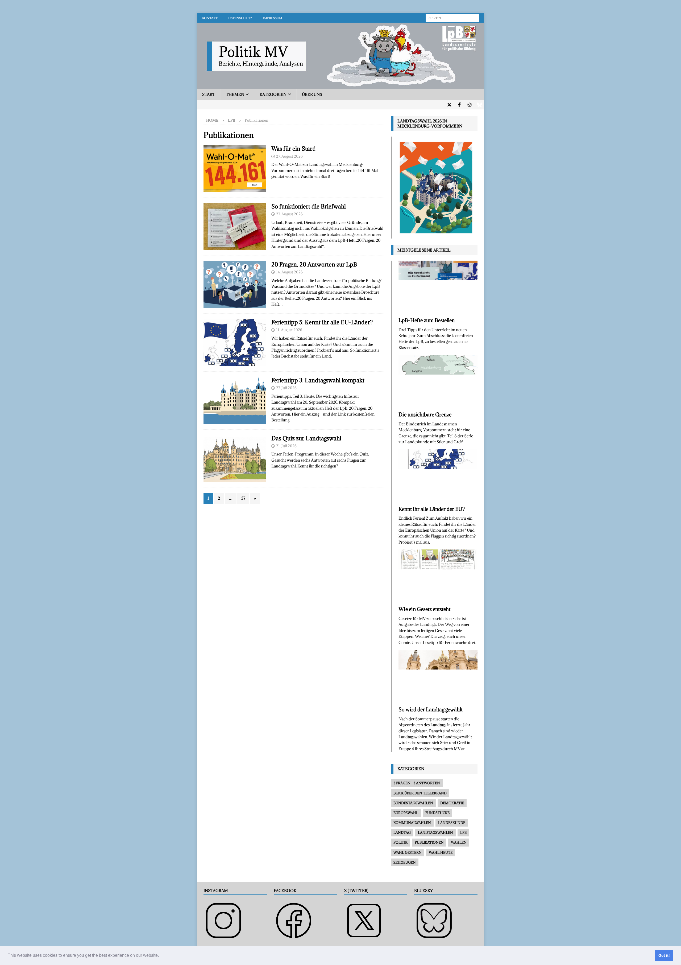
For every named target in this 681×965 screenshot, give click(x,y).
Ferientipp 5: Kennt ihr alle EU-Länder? (322, 322)
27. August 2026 (289, 156)
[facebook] (459, 104)
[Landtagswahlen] (235, 168)
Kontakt (210, 18)
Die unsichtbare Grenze (424, 414)
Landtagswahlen (435, 832)
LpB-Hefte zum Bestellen (426, 320)
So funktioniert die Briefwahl (308, 206)
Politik (400, 842)
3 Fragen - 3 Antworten (416, 783)
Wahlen (459, 842)
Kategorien (273, 94)
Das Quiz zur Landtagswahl (306, 438)
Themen (235, 94)
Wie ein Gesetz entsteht (424, 609)
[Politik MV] (340, 85)
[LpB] (235, 284)
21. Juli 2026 (286, 446)
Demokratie (452, 803)
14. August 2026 (289, 272)
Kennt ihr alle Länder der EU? (431, 509)
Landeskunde (451, 822)
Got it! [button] (664, 955)
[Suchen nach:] (452, 17)
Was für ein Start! (293, 148)
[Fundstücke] (235, 342)
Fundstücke (437, 813)
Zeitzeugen (404, 862)
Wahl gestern (407, 852)
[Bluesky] (479, 104)
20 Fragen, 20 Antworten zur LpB (314, 264)
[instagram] (469, 104)
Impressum (272, 18)
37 (243, 498)
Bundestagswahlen (413, 803)
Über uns (312, 94)
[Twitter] (449, 104)
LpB (231, 120)
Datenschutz (240, 18)
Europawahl (405, 813)
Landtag (402, 832)
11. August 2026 (289, 329)
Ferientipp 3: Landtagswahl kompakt (317, 380)
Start (208, 94)
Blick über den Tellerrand (420, 793)
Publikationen (429, 842)
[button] (160, 956)
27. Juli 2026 (286, 387)
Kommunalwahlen (412, 822)
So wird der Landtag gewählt (430, 709)
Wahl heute (440, 852)
